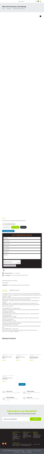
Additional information (14, 290)
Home (3, 8)
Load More (22, 384)
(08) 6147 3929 (25, 433)
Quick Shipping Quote (8, 231)
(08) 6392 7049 (15, 434)
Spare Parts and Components (23, 285)
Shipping (23, 452)
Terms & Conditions (37, 450)
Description (4, 290)
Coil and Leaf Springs (12, 285)
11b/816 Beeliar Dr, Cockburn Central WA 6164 (16, 438)
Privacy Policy (28, 450)
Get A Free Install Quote (9, 265)
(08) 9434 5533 (36, 434)
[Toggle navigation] (40, 1)
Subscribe (36, 419)
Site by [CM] (29, 452)
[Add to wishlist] (4, 270)
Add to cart (15, 227)
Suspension (9, 8)
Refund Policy (17, 452)
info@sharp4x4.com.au (17, 436)
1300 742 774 (15, 435)
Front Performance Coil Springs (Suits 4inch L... (34, 357)
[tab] (4, 290)
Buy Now (23, 227)
